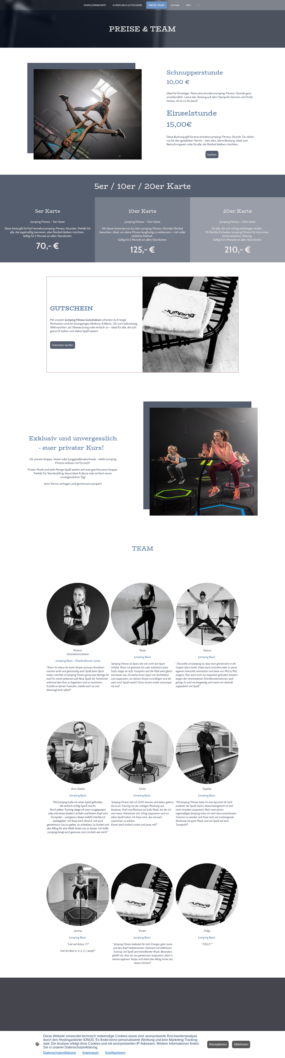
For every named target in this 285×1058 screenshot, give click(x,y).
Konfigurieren (115, 1052)
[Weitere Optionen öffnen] (198, 5)
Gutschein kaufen (62, 345)
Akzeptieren (218, 1044)
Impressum (90, 1052)
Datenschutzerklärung (59, 1052)
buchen (212, 154)
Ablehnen (241, 1044)
